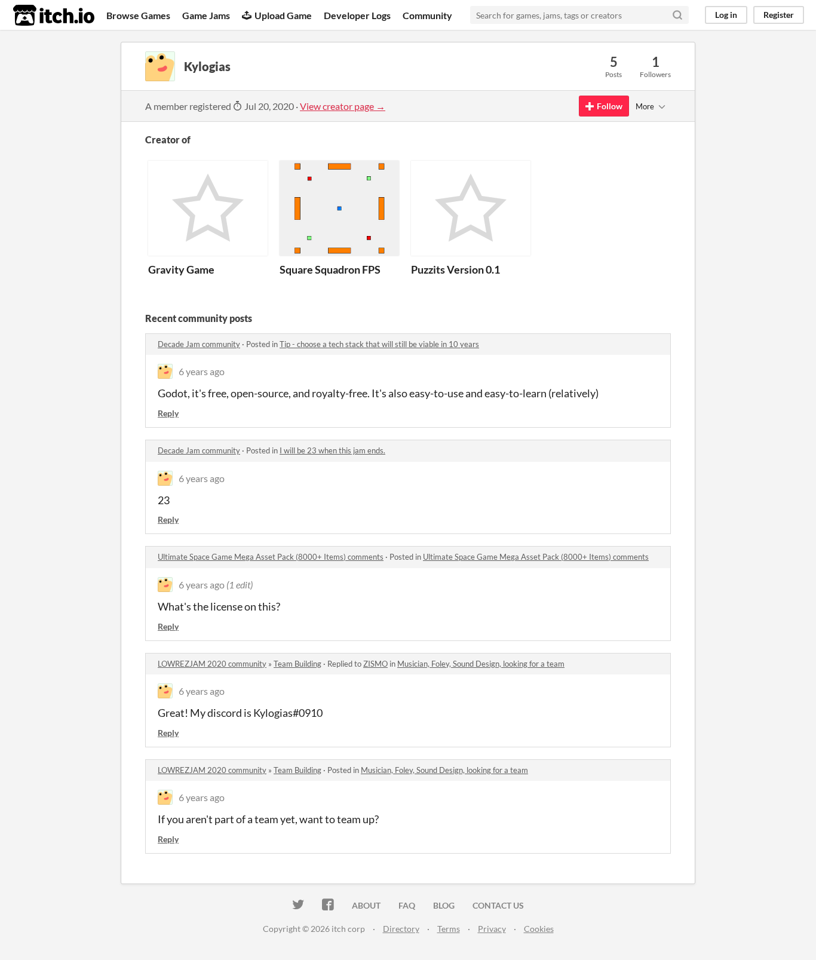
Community (427, 15)
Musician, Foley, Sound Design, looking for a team (481, 663)
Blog (444, 905)
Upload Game (283, 15)
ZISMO (375, 663)
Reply (168, 413)
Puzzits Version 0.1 (455, 269)
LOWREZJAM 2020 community (212, 663)
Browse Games (138, 15)
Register (778, 15)
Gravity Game (181, 269)
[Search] (677, 15)
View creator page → (342, 106)
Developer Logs (357, 15)
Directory (401, 929)
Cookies (539, 929)
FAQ (406, 905)
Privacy (492, 929)
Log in (726, 15)
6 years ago (202, 371)
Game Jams (206, 15)
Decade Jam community (199, 344)
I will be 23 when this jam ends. (332, 450)
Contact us (498, 905)
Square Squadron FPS (330, 269)
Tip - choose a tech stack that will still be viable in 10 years (379, 344)
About (366, 905)
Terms (448, 929)
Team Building (297, 663)
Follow (609, 106)
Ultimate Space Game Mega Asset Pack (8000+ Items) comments (271, 557)
